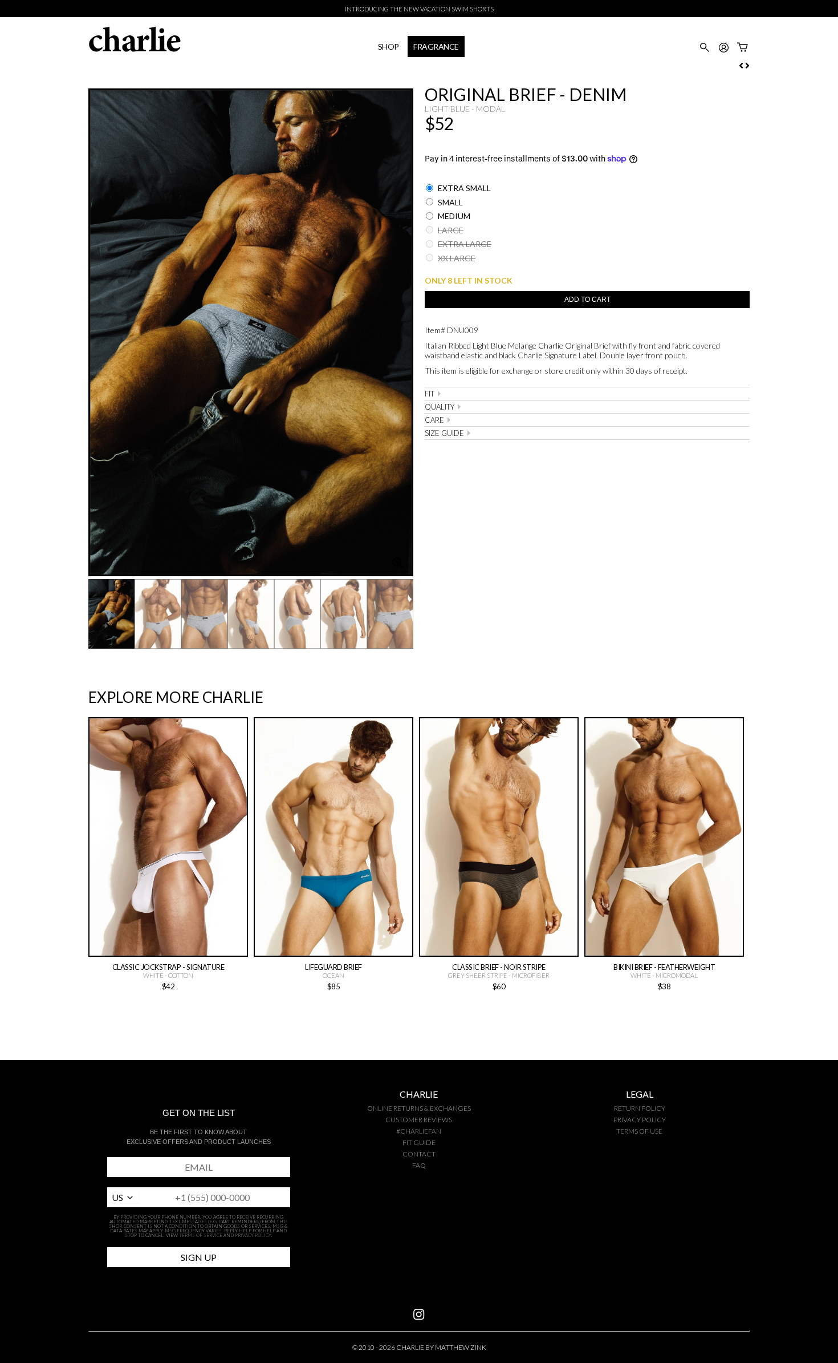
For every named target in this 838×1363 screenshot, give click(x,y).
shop (388, 46)
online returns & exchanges (419, 1108)
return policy (639, 1108)
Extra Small (463, 188)
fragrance (436, 46)
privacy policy (639, 1119)
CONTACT (419, 1154)
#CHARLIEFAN (418, 1131)
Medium (453, 216)
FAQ (419, 1165)
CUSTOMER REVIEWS (418, 1119)
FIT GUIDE (419, 1142)
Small (449, 202)
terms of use (639, 1131)
